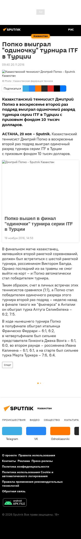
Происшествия (14, 420)
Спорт (7, 364)
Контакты (9, 461)
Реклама (24, 461)
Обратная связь (14, 491)
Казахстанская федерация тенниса (33, 80)
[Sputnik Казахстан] (12, 31)
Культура (71, 420)
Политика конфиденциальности (25, 466)
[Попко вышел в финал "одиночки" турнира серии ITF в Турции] (40, 186)
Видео (35, 420)
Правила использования (36, 455)
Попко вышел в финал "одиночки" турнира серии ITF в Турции (39, 224)
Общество (52, 420)
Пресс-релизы (42, 461)
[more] (74, 237)
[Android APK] (15, 503)
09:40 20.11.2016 (13, 64)
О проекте (9, 455)
